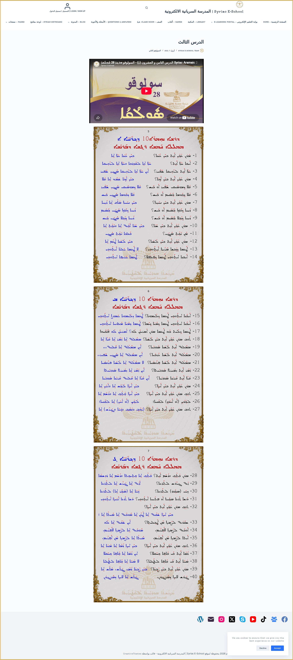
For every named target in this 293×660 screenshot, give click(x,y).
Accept (277, 648)
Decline (262, 648)
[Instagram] (221, 619)
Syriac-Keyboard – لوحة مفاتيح (46, 22)
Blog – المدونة (78, 22)
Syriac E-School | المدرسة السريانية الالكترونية (204, 12)
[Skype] (242, 619)
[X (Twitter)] (232, 619)
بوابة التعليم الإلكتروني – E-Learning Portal (235, 22)
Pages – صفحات (16, 22)
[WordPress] (200, 619)
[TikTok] (263, 619)
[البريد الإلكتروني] (211, 619)
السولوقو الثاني (155, 51)
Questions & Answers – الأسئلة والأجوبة (111, 22)
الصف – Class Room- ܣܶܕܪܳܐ (149, 22)
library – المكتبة (196, 22)
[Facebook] (285, 619)
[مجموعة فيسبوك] (274, 619)
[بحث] (146, 8)
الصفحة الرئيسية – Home (274, 22)
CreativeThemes (132, 654)
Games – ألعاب (175, 22)
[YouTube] (253, 619)
